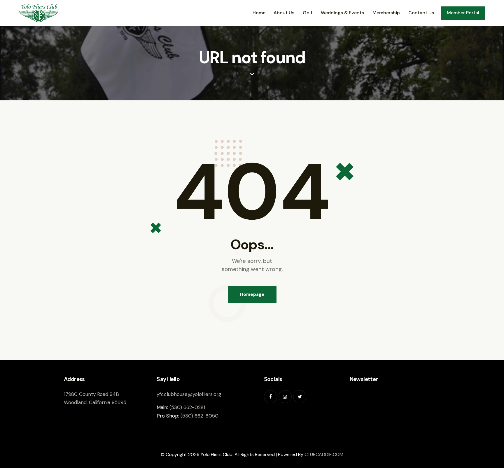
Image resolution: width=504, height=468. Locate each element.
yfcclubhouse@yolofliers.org (189, 394)
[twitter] (299, 396)
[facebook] (270, 396)
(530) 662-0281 (187, 407)
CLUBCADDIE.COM (323, 454)
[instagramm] (285, 396)
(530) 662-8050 (199, 416)
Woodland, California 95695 (95, 402)
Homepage (252, 294)
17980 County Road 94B (91, 394)
